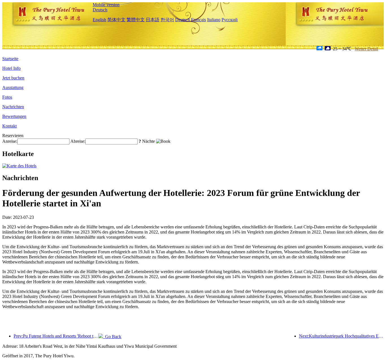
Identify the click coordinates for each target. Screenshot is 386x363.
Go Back (112, 336)
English (99, 19)
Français (198, 19)
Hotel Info (11, 68)
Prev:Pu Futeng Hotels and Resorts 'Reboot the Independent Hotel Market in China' (56, 336)
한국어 (167, 19)
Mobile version (106, 4)
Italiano (213, 19)
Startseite (10, 58)
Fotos (7, 97)
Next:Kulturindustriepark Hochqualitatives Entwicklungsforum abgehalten (341, 336)
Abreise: (77, 141)
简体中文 (116, 19)
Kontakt (9, 126)
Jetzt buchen (13, 77)
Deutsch (100, 9)
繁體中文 (136, 19)
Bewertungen (14, 116)
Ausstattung (12, 87)
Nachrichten (13, 106)
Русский (230, 19)
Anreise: (9, 141)
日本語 (152, 19)
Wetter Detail (366, 48)
